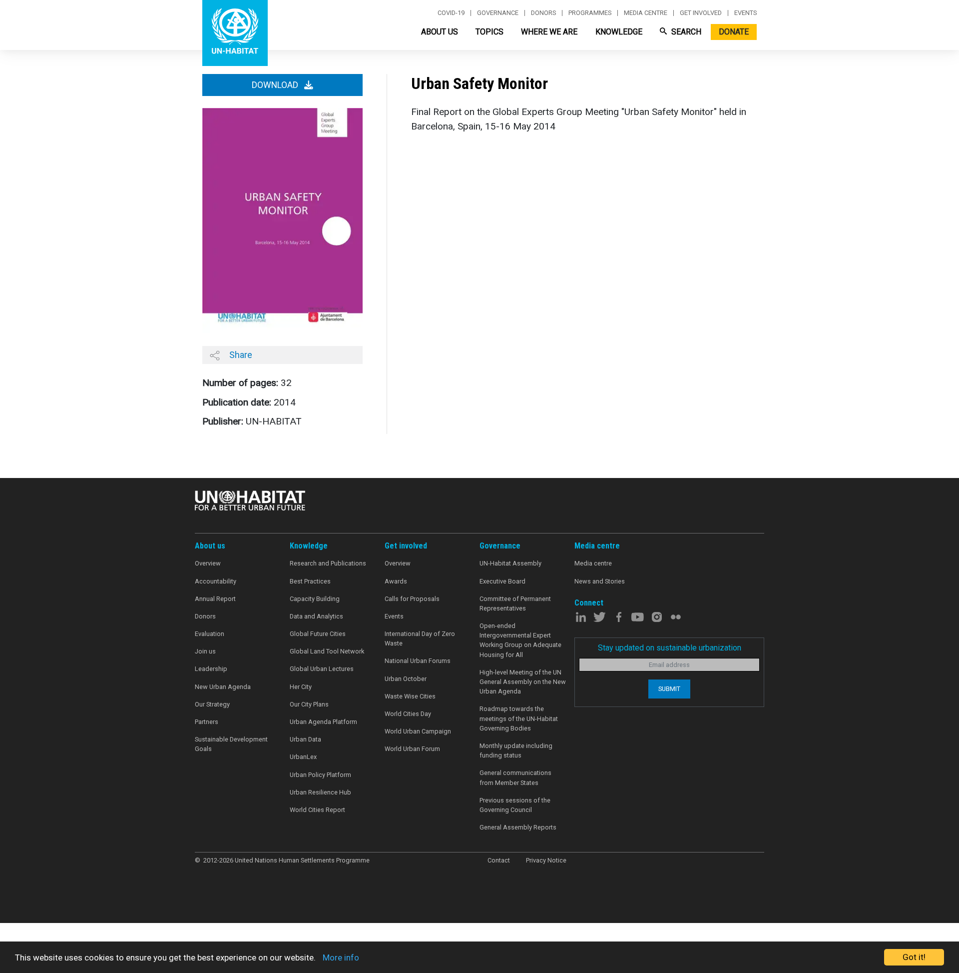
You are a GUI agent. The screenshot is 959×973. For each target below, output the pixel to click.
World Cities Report (317, 810)
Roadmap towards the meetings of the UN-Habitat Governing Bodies (519, 718)
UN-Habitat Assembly (510, 563)
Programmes (589, 13)
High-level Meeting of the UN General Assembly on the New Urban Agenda (523, 681)
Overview (208, 563)
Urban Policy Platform (320, 774)
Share (239, 355)
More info (341, 957)
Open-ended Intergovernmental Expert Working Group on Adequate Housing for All (520, 640)
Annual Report (215, 598)
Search (685, 31)
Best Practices (310, 581)
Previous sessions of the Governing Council (515, 805)
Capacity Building (315, 598)
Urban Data (305, 739)
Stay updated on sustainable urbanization (669, 647)
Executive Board (502, 581)
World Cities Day (408, 714)
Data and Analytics (316, 616)
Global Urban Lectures (322, 668)
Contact (498, 860)
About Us (439, 31)
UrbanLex (303, 756)
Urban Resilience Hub (320, 792)
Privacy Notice (546, 860)
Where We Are (549, 31)
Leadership (211, 668)
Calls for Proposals (412, 598)
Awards (396, 581)
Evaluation (209, 634)
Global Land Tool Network (327, 651)
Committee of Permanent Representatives (515, 603)
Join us (205, 651)
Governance (497, 13)
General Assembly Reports (518, 827)
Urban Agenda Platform (323, 722)
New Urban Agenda (223, 686)
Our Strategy (212, 704)
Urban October (406, 678)
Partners (206, 722)
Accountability (215, 581)
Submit (669, 688)
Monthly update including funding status (516, 750)
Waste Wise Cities (410, 696)
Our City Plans (309, 704)
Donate (734, 31)
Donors (543, 13)
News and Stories (599, 581)
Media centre (645, 13)
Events (745, 13)
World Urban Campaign (418, 731)
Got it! (914, 957)
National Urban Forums (418, 660)
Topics (489, 31)
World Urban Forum (412, 748)
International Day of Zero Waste (420, 638)
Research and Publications (328, 563)
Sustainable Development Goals (231, 744)
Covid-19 (451, 13)
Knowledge (618, 31)
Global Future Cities (318, 634)
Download (276, 85)
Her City (301, 686)
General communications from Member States (515, 777)
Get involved (701, 13)
